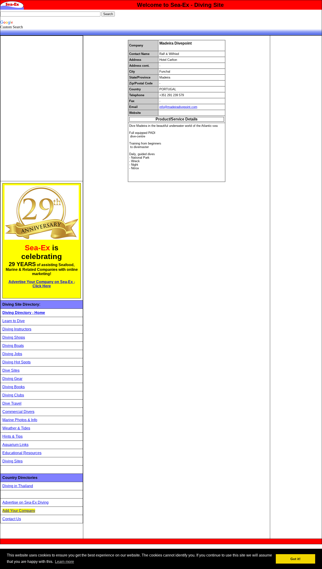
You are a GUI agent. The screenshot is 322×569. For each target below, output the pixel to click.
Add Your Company (18, 511)
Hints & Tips (12, 436)
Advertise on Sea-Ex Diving (25, 502)
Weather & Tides (16, 428)
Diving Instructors (16, 329)
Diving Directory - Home (23, 313)
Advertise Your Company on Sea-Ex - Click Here (41, 284)
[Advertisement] (37, 108)
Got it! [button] (295, 559)
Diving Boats (13, 346)
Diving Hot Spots (16, 362)
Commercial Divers (18, 412)
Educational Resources (21, 453)
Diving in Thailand (17, 486)
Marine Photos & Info (19, 420)
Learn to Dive (13, 321)
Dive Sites (11, 370)
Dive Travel (11, 403)
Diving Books (13, 387)
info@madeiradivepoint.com (178, 107)
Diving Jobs (12, 354)
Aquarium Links (15, 445)
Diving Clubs (13, 395)
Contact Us (11, 519)
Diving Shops (13, 337)
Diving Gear (12, 379)
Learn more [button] (64, 562)
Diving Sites (12, 461)
